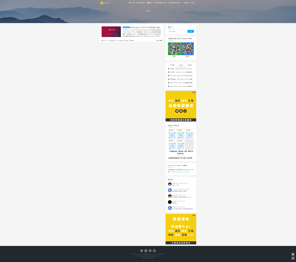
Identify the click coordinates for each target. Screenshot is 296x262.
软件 (150, 2)
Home (133, 2)
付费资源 (186, 2)
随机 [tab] (190, 65)
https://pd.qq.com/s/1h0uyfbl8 (180, 172)
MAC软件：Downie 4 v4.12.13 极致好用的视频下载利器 (182, 72)
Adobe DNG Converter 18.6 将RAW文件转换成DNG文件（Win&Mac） (182, 75)
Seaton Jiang (155, 256)
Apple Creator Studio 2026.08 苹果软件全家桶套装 (182, 86)
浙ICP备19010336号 (148, 258)
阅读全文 (158, 40)
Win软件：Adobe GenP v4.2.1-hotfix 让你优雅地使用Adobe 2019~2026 (182, 68)
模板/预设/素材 (175, 2)
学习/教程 (141, 2)
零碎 (192, 2)
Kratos (143, 256)
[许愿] (181, 229)
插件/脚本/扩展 (161, 2)
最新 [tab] (173, 65)
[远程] (181, 106)
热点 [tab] (182, 65)
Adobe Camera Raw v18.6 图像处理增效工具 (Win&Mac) (182, 82)
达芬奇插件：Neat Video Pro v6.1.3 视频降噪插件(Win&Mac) (182, 79)
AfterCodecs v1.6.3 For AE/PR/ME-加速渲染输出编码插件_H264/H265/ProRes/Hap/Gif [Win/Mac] (146, 27)
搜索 (191, 31)
